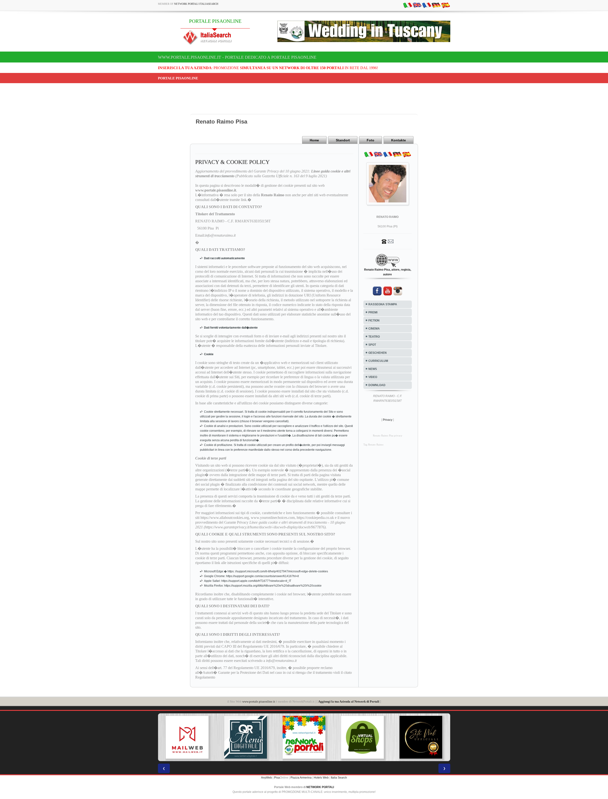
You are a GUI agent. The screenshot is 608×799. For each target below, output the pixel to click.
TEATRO (374, 336)
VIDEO (372, 377)
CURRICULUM (378, 361)
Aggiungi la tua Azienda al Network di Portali (348, 701)
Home (314, 140)
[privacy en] (417, 5)
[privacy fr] (426, 5)
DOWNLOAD (376, 385)
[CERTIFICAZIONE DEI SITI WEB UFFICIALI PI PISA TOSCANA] (420, 737)
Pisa (277, 777)
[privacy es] (445, 5)
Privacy (387, 419)
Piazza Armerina (301, 777)
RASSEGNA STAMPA (382, 304)
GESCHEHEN (377, 352)
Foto (370, 140)
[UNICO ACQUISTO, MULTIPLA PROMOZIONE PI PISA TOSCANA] (304, 737)
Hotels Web (321, 777)
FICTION (374, 320)
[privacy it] (407, 5)
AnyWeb (266, 777)
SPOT (372, 344)
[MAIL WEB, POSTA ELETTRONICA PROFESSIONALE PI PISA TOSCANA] (187, 737)
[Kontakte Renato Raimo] (388, 241)
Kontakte (398, 140)
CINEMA (374, 328)
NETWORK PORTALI (320, 787)
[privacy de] (436, 5)
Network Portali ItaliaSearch (196, 3)
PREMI (372, 312)
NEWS (372, 369)
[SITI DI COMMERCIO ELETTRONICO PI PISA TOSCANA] (362, 737)
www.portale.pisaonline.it (258, 701)
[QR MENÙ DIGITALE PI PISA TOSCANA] (245, 737)
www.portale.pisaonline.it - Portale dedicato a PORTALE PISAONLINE (237, 57)
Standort (343, 140)
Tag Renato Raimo (373, 444)
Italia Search (339, 777)
